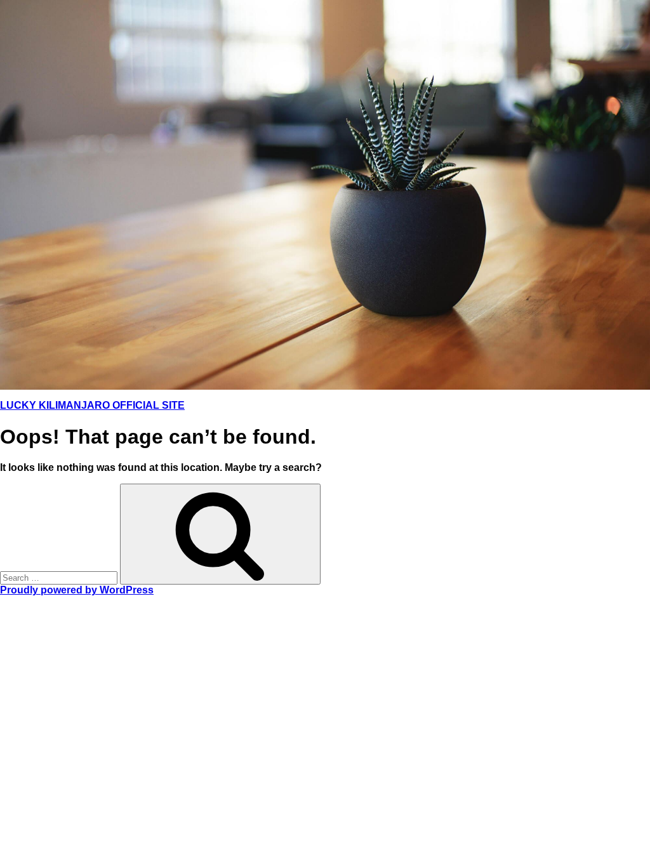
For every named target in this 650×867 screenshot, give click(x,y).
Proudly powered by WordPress (77, 590)
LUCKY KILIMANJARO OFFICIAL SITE (92, 405)
